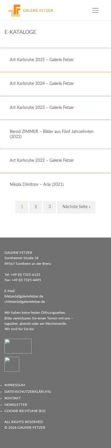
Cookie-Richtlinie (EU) (24, 411)
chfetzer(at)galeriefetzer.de (24, 301)
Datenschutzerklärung (27, 391)
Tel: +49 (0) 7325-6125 (22, 274)
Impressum (14, 385)
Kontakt (12, 398)
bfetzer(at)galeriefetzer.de (23, 296)
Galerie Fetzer (31, 427)
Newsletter (15, 404)
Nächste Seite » (76, 207)
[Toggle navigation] (95, 10)
